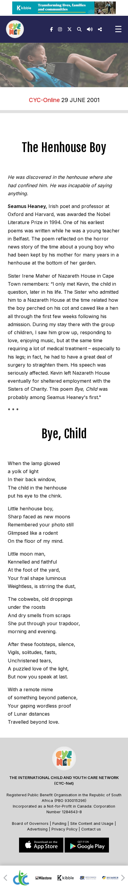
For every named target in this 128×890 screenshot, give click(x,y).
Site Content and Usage (91, 823)
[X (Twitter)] (69, 29)
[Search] (79, 29)
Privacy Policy (64, 829)
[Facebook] (51, 29)
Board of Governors (30, 823)
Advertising (38, 829)
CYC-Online (44, 100)
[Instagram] (60, 29)
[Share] (100, 29)
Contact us (91, 829)
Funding (59, 823)
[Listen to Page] (89, 29)
